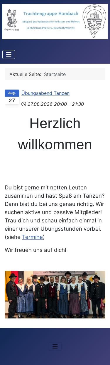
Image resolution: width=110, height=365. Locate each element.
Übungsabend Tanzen (45, 93)
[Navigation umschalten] (8, 54)
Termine (32, 237)
